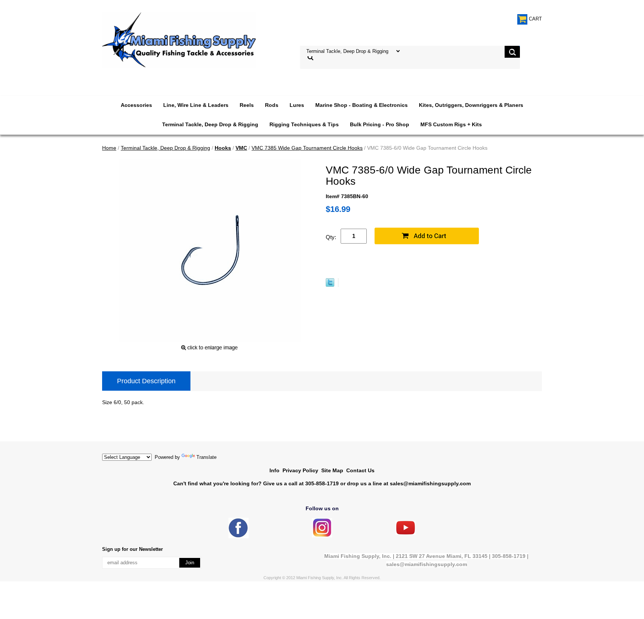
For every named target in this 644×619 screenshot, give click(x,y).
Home (109, 148)
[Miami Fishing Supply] (238, 536)
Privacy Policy (300, 470)
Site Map (332, 470)
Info (274, 470)
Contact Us (360, 470)
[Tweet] (330, 285)
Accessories (136, 105)
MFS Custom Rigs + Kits (451, 124)
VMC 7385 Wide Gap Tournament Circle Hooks (307, 148)
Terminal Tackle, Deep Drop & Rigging (210, 124)
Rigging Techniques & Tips (304, 124)
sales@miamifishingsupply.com (430, 483)
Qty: (331, 237)
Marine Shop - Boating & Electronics (361, 105)
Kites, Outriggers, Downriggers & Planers (471, 105)
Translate (206, 457)
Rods (271, 105)
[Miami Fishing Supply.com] (405, 533)
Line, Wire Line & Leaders (195, 105)
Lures (297, 105)
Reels (247, 105)
